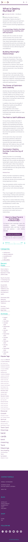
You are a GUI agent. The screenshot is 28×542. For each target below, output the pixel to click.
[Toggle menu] (26, 2)
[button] (23, 2)
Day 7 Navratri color (4, 363)
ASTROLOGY (6, 252)
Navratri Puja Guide (4, 403)
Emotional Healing (5, 365)
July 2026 (5, 321)
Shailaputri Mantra (6, 417)
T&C (2, 520)
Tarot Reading (5, 450)
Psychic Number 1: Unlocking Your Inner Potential (5, 279)
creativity (7, 361)
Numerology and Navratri (5, 408)
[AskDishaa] (5, 2)
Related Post (6, 172)
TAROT (5, 258)
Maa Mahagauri (7, 385)
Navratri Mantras (4, 401)
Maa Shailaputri (3, 387)
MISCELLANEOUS (8, 254)
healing (2, 372)
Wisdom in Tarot (4, 457)
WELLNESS (6, 259)
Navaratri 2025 (4, 390)
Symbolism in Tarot (5, 425)
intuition (7, 374)
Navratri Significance (4, 407)
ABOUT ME (3, 489)
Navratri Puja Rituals (4, 405)
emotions (3, 366)
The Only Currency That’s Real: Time (5, 308)
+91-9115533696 (9, 481)
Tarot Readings (4, 452)
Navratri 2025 (4, 394)
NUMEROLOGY (7, 256)
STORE (2, 518)
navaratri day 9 (4, 392)
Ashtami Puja (3, 359)
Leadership (3, 376)
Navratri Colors (5, 396)
